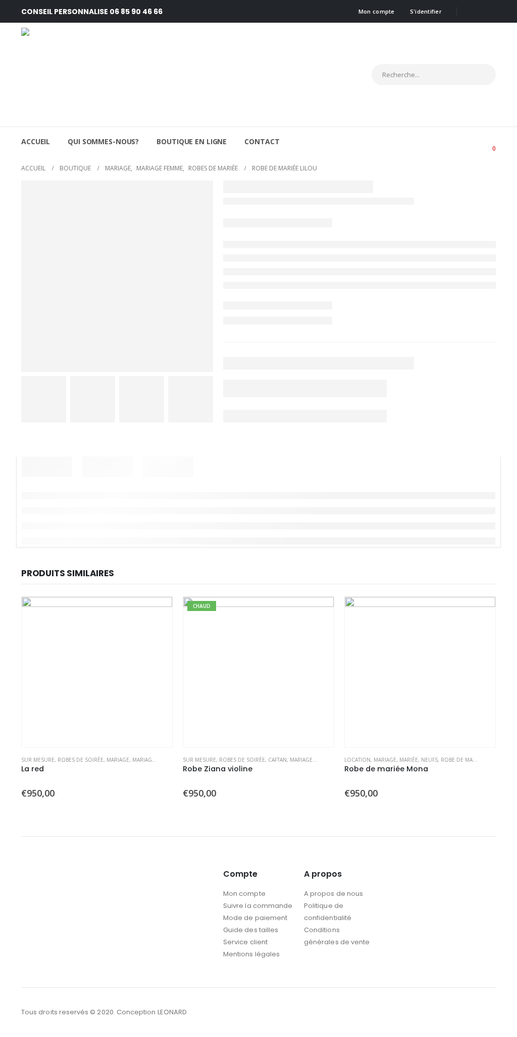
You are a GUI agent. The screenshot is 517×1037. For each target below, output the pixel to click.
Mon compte (376, 11)
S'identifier (426, 11)
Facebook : (468, 1012)
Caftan (277, 759)
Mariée (408, 759)
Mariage (118, 759)
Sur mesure (38, 759)
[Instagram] (488, 12)
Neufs (429, 759)
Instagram (487, 1012)
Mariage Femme (153, 759)
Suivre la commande (257, 905)
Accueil (35, 141)
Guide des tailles (250, 930)
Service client (245, 942)
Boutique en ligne (192, 141)
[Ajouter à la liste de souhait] (167, 761)
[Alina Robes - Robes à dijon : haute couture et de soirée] (109, 74)
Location (357, 759)
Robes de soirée (81, 759)
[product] (97, 672)
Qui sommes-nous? (103, 141)
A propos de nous (333, 893)
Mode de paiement (255, 918)
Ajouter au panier (155, 613)
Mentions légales (251, 954)
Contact (261, 141)
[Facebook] (471, 12)
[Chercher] (479, 75)
